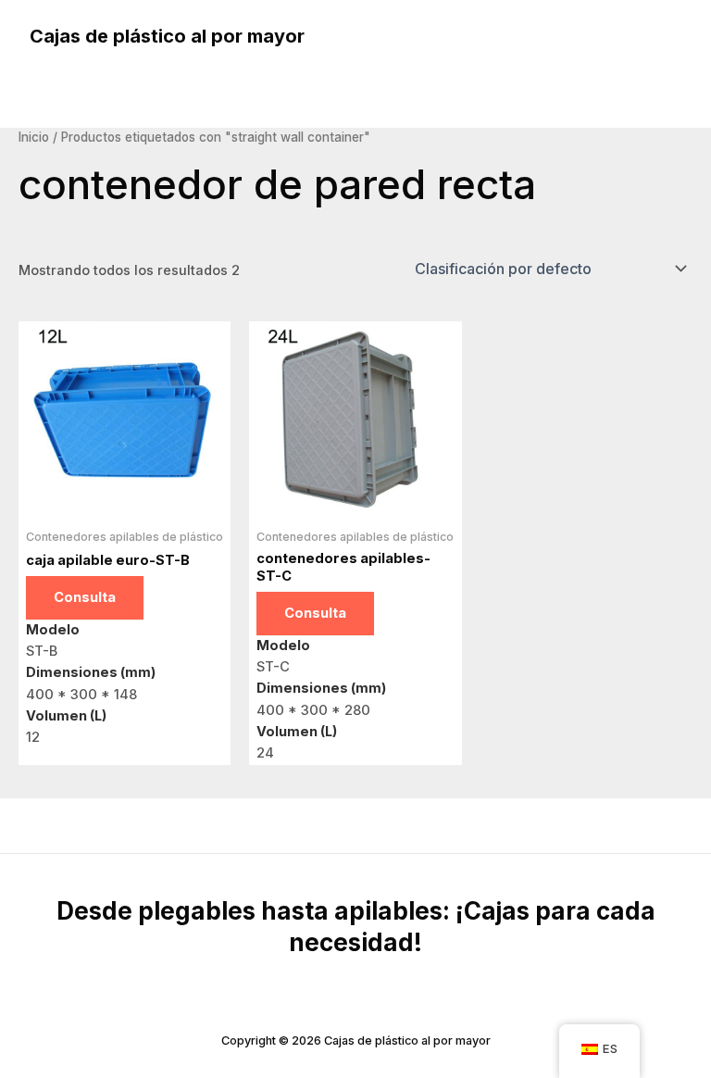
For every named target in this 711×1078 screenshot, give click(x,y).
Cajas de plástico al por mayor (167, 36)
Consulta (85, 597)
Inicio (34, 137)
